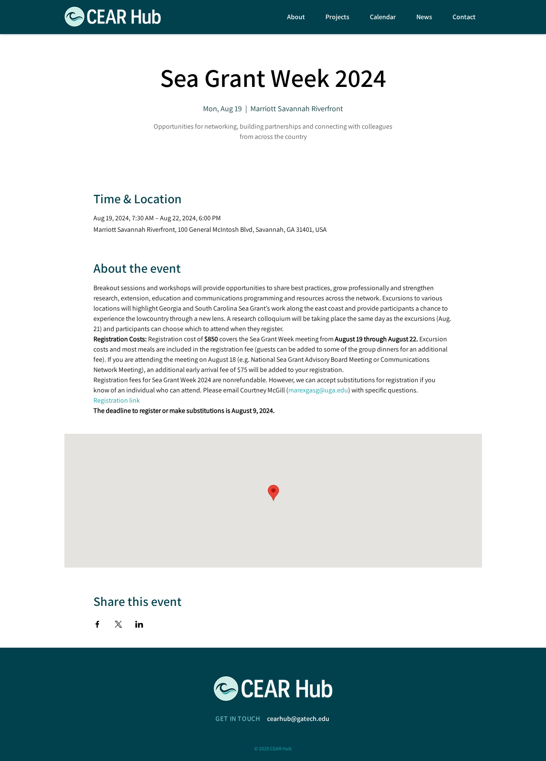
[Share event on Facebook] (97, 624)
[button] (292, 16)
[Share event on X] (118, 624)
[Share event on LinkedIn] (139, 624)
